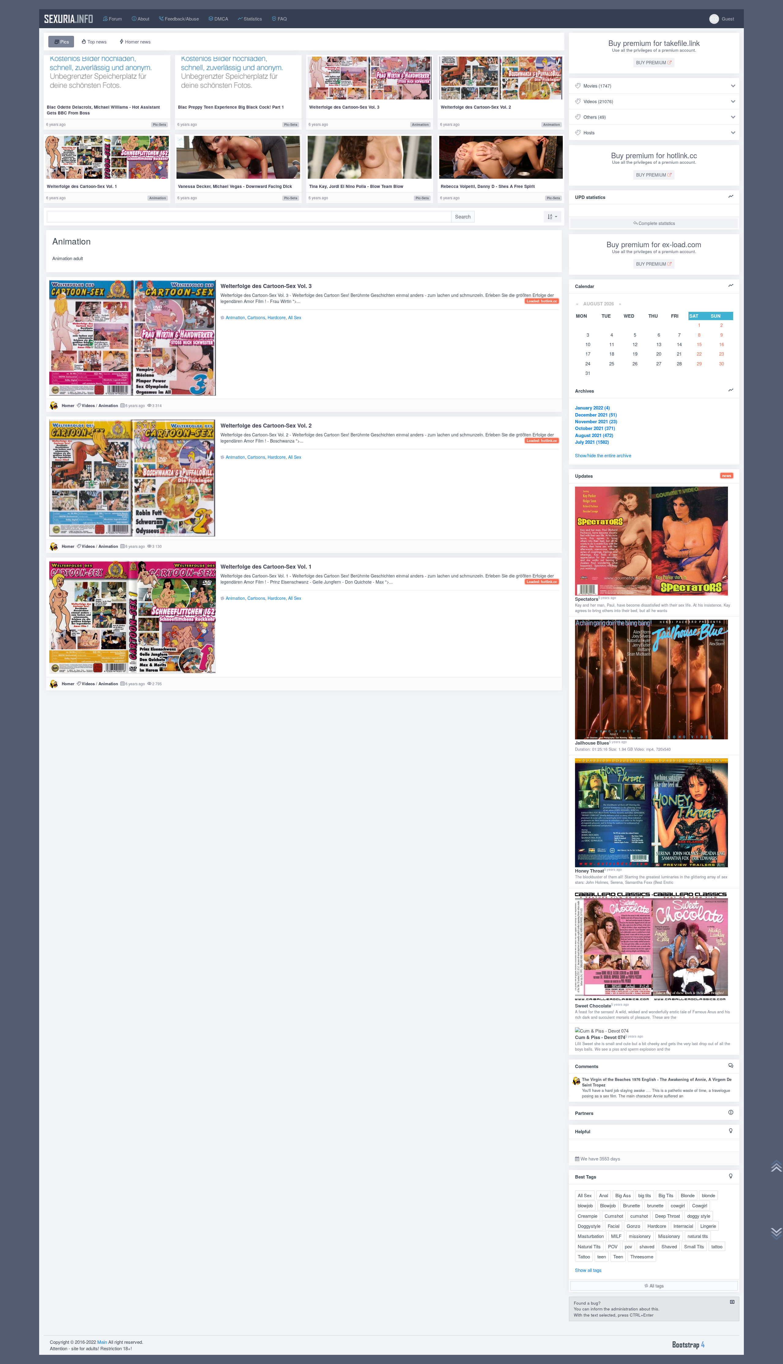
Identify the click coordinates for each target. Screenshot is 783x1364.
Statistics (252, 18)
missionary (640, 1236)
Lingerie (708, 1226)
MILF (616, 1236)
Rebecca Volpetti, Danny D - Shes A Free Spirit (488, 186)
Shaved (669, 1246)
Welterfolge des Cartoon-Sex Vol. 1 (82, 186)
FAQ (281, 18)
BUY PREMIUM (651, 62)
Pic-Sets (159, 124)
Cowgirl (699, 1205)
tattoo (716, 1246)
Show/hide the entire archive (603, 455)
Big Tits (666, 1195)
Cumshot (614, 1216)
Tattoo (584, 1256)
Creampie (587, 1216)
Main (102, 1342)
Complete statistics (656, 223)
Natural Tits (589, 1246)
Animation (420, 124)
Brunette (631, 1205)
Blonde (688, 1195)
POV (613, 1246)
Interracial (683, 1226)
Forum (115, 18)
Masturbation (591, 1236)
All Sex (294, 317)
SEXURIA (68, 18)
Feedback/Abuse (181, 18)
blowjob (585, 1205)
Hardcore (277, 317)
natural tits (698, 1236)
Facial (613, 1226)
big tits (644, 1195)
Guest (727, 18)
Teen (618, 1256)
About (142, 18)
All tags (656, 1286)
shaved (647, 1246)
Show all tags (588, 1270)
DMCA (220, 18)
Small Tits (694, 1246)
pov (628, 1246)
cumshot (639, 1216)
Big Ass (623, 1195)
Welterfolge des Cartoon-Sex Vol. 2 (476, 107)
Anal (603, 1195)
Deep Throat (667, 1216)
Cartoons (256, 317)
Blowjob (608, 1205)
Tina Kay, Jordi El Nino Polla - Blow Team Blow (356, 186)
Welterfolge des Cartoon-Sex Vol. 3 (344, 107)
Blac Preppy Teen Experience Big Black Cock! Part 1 (231, 107)
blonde (708, 1195)
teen (601, 1256)
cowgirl (678, 1205)
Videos (88, 405)
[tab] (61, 41)
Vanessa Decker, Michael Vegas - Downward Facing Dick (235, 186)
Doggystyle (589, 1226)
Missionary (669, 1236)
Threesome (641, 1256)
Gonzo (633, 1226)
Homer (68, 405)
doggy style (698, 1216)
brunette (655, 1205)
